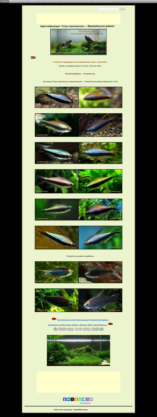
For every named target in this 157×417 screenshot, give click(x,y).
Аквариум (107, 1)
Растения (97, 1)
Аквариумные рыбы (18, 1)
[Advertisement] (78, 19)
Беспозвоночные (53, 1)
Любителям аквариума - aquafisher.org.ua (71, 409)
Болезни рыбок (84, 1)
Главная (4, 1)
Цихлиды (32, 1)
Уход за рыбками (69, 1)
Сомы (41, 1)
